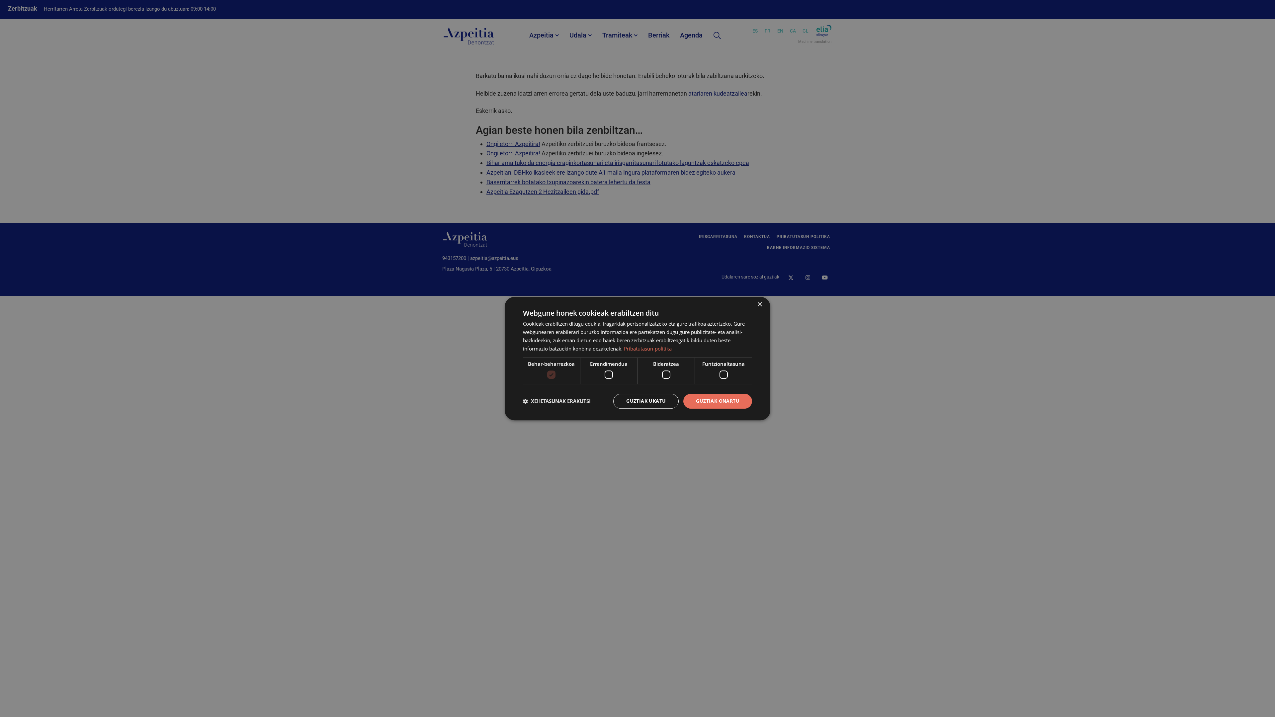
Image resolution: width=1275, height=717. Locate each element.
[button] (557, 401)
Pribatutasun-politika (648, 348)
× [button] (759, 304)
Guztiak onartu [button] (717, 401)
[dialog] (637, 358)
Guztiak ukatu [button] (646, 401)
